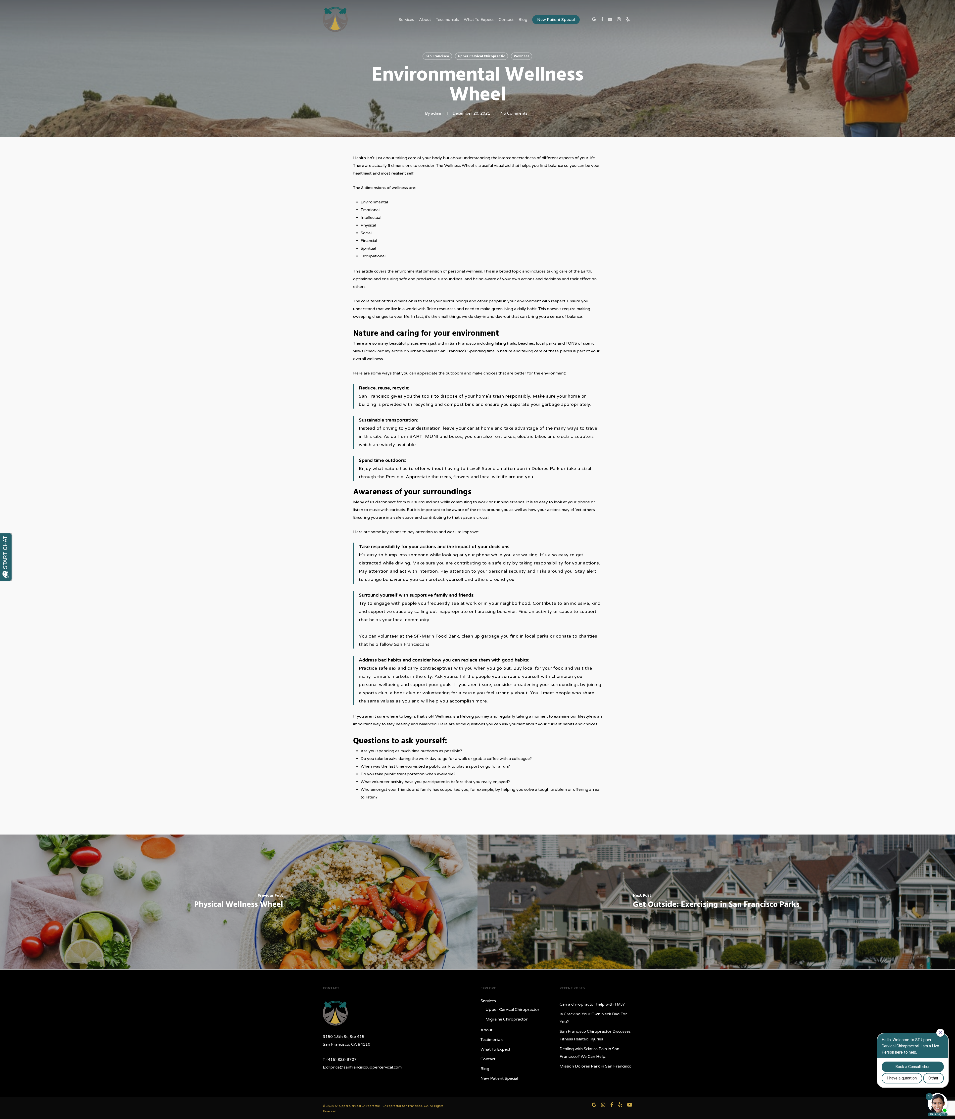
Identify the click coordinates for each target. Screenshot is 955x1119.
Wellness (521, 56)
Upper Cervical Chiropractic (481, 56)
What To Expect (479, 20)
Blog (523, 20)
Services (406, 20)
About (425, 20)
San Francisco (437, 56)
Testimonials (447, 20)
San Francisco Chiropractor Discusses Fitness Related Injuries (595, 1035)
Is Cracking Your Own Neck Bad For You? (593, 1018)
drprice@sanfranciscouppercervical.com (364, 1067)
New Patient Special (556, 20)
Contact (506, 20)
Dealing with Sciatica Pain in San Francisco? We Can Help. (589, 1052)
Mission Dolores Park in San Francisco (595, 1066)
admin (436, 113)
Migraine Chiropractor (506, 1019)
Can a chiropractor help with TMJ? (592, 1004)
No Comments (513, 113)
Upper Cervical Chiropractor (512, 1009)
